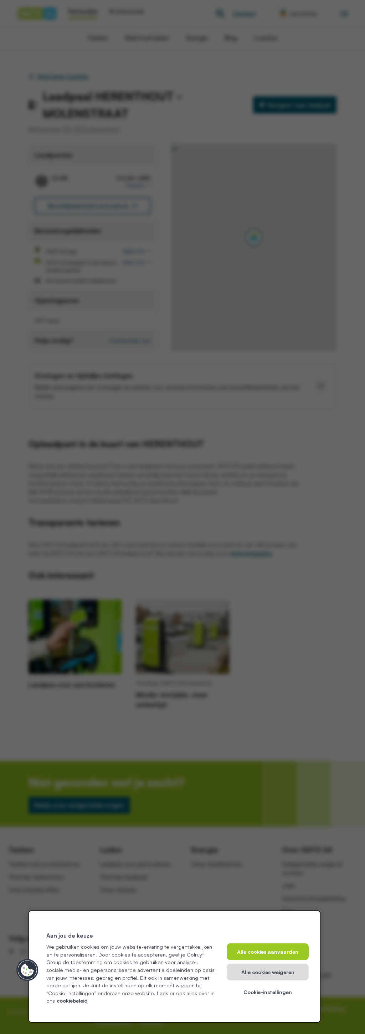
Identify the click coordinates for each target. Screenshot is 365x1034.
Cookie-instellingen (267, 992)
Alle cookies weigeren (267, 972)
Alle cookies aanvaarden (267, 951)
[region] (174, 967)
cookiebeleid (72, 1000)
